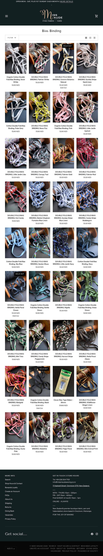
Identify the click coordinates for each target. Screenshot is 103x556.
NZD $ (10, 548)
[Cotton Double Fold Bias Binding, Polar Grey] (16, 107)
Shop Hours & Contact (13, 483)
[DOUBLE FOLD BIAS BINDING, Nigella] (63, 286)
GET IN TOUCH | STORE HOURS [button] (66, 476)
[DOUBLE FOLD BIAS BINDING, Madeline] (39, 427)
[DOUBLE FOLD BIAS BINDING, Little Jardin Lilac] (16, 153)
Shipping (8, 503)
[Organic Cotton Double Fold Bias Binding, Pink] (63, 107)
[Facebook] (92, 534)
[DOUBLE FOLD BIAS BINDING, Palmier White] (39, 58)
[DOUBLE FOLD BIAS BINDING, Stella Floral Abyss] (87, 335)
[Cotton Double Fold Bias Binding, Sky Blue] (16, 243)
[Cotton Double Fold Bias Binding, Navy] (87, 243)
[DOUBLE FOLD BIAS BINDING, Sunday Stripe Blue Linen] (63, 196)
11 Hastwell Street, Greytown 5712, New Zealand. (71, 486)
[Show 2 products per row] (86, 37)
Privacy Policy (10, 519)
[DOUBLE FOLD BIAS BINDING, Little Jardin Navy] (63, 243)
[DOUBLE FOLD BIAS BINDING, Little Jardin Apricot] (87, 107)
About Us (8, 499)
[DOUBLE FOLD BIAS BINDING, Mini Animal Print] (87, 427)
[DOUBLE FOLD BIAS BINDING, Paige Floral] (63, 427)
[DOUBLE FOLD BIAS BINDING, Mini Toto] (16, 335)
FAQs (7, 495)
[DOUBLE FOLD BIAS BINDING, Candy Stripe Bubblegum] (87, 196)
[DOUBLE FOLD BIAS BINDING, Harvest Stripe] (63, 335)
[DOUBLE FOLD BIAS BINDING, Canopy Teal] (39, 153)
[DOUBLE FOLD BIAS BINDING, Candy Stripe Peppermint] (39, 335)
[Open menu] (9, 16)
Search (7, 480)
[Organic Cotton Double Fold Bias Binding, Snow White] (16, 58)
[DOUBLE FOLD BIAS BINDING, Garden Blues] (39, 243)
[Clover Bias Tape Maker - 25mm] (63, 381)
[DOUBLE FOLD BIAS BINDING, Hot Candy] (16, 196)
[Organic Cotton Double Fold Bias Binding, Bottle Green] (39, 286)
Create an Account (12, 491)
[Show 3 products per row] (90, 37)
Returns (8, 507)
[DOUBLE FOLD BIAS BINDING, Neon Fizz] (39, 107)
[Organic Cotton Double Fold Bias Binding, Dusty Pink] (16, 427)
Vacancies (9, 515)
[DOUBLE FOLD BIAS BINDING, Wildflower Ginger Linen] (87, 381)
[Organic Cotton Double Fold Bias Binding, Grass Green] (87, 286)
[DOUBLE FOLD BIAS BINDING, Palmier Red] (87, 153)
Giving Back (9, 511)
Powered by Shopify (88, 551)
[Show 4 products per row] (95, 37)
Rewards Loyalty (11, 487)
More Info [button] (10, 476)
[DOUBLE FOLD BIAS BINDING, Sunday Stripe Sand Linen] (87, 58)
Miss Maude (37, 546)
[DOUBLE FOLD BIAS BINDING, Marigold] (16, 381)
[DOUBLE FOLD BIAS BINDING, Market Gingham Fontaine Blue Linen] (39, 196)
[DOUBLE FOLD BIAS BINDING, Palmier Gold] (63, 153)
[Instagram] (97, 534)
